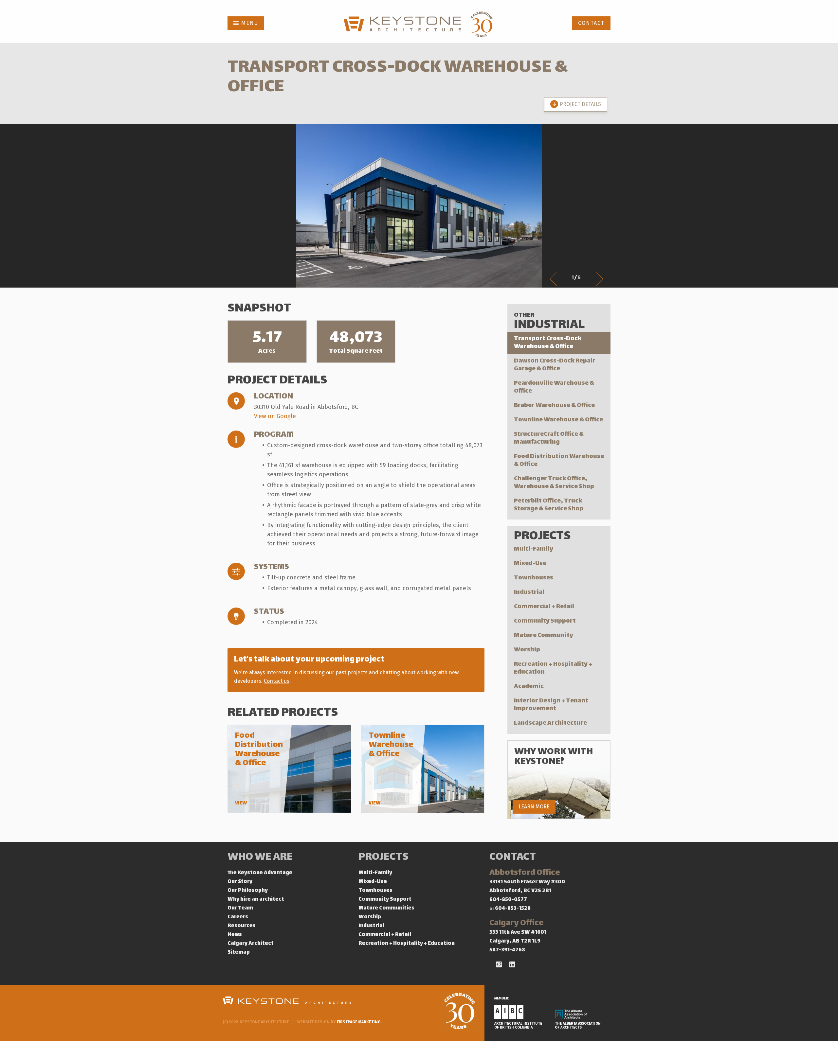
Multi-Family (533, 549)
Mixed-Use (530, 563)
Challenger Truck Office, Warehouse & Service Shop (554, 482)
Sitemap (239, 952)
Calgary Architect (251, 943)
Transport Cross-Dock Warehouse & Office (547, 342)
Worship (527, 649)
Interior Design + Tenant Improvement (551, 705)
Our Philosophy (248, 890)
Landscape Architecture (550, 723)
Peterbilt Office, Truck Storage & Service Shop (548, 505)
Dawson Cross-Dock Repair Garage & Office (554, 365)
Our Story (240, 881)
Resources (242, 926)
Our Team (240, 908)
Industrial (529, 592)
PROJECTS (383, 857)
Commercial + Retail (544, 606)
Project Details (580, 104)
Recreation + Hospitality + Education (553, 668)
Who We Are (260, 857)
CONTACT (591, 23)
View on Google (275, 416)
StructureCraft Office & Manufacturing (549, 438)
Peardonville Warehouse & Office (554, 387)
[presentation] (556, 279)
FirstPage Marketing (359, 1022)
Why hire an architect (256, 899)
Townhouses (533, 578)
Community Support (545, 621)
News (235, 934)
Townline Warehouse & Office (558, 420)
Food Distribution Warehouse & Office (559, 460)
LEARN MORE (534, 806)
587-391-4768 (507, 950)
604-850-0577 (508, 899)
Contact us (276, 681)
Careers (238, 917)
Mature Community (543, 635)
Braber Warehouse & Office (554, 405)
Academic (529, 686)
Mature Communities (386, 908)
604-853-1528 (513, 908)
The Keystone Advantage (260, 873)
